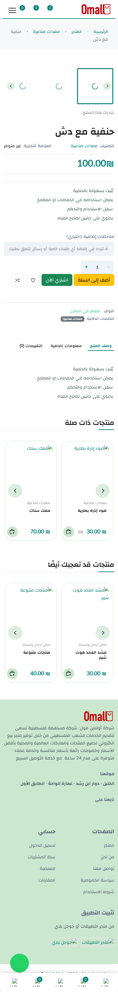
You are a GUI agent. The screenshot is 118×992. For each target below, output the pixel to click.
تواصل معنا (103, 868)
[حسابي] (13, 982)
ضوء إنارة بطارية (92, 510)
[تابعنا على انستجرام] (18, 193)
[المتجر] (59, 982)
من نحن (107, 856)
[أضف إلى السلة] (68, 531)
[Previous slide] (103, 491)
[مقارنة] (17, 280)
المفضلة (47, 868)
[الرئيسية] (105, 982)
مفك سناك (39, 510)
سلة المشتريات (41, 856)
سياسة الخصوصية (97, 879)
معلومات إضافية (66, 345)
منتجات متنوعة (36, 652)
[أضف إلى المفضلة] (33, 280)
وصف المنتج (101, 345)
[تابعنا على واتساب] (8, 193)
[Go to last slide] (107, 86)
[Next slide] (11, 86)
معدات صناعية (46, 31)
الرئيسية (100, 31)
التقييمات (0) (31, 345)
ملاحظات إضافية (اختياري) (90, 236)
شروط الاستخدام (98, 891)
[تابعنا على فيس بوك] (28, 193)
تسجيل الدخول (42, 845)
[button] (95, 86)
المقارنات (46, 879)
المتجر (76, 31)
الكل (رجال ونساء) (93, 644)
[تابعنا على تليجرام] (111, 809)
